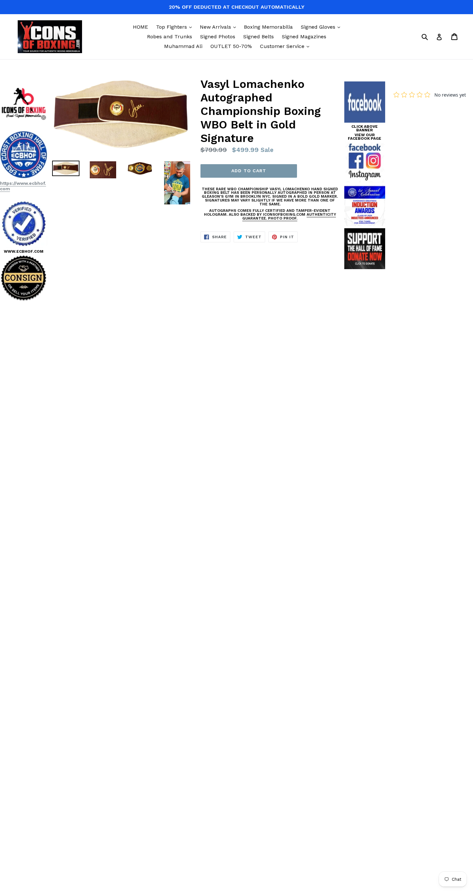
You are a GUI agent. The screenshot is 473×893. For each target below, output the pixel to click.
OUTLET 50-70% (231, 46)
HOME (140, 27)
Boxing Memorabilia (268, 27)
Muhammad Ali (183, 46)
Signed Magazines (304, 36)
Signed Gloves (322, 27)
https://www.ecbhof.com (23, 186)
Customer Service (286, 46)
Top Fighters (175, 27)
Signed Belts (258, 36)
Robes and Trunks (169, 36)
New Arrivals (219, 27)
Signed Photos (217, 36)
